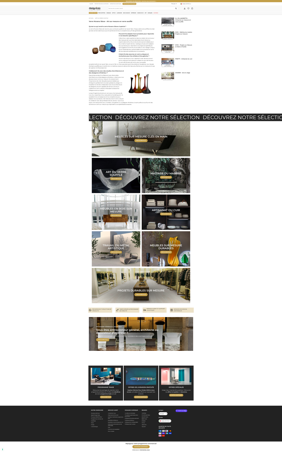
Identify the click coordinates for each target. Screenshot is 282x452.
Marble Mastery (167, 38)
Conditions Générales (130, 413)
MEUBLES (108, 12)
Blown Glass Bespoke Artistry (167, 25)
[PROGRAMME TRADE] (106, 376)
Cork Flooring (168, 79)
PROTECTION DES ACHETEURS (101, 3)
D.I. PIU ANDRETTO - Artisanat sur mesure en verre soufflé (183, 20)
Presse (92, 424)
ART (146, 12)
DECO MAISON (126, 12)
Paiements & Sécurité (113, 415)
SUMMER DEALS (93, 12)
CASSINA (144, 413)
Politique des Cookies (130, 424)
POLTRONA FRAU (146, 415)
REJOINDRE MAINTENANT (141, 446)
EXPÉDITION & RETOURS (115, 3)
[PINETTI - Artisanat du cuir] (167, 61)
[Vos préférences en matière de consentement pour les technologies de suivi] (2, 449)
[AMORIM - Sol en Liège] (167, 75)
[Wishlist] (188, 8)
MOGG (143, 422)
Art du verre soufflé (101, 18)
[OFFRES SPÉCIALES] (176, 376)
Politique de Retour (129, 420)
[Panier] (192, 8)
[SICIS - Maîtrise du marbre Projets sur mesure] (167, 34)
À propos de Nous (95, 413)
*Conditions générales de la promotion (131, 415)
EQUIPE (91, 3)
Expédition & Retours (113, 420)
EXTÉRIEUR (133, 12)
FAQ (109, 427)
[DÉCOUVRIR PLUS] (141, 138)
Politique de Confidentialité (131, 422)
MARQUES (150, 12)
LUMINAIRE (119, 12)
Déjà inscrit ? (141, 450)
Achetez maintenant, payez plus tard (115, 417)
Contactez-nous (112, 413)
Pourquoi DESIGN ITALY (96, 417)
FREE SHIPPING (101, 12)
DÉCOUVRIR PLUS (141, 294)
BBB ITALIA (144, 418)
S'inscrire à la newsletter (113, 429)
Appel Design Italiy (95, 415)
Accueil (91, 18)
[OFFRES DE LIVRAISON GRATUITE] (141, 376)
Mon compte (111, 431)
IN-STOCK (156, 12)
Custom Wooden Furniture (167, 52)
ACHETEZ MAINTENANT (141, 397)
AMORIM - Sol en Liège (182, 72)
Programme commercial (97, 418)
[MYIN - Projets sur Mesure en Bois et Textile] (167, 47)
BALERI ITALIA (145, 417)
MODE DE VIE (140, 12)
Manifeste (93, 420)
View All (143, 426)
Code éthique (94, 426)
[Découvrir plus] (116, 175)
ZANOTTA (144, 424)
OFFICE (114, 12)
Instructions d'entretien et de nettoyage (115, 425)
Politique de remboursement (132, 418)
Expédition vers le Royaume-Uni (115, 422)
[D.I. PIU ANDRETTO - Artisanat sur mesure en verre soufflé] (167, 21)
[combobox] (143, 8)
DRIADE (143, 420)
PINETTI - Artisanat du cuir (183, 59)
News (92, 422)
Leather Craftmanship (167, 66)
